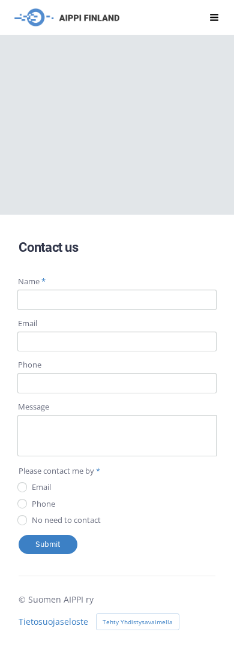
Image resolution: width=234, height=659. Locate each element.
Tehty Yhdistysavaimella (138, 622)
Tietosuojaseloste (53, 622)
